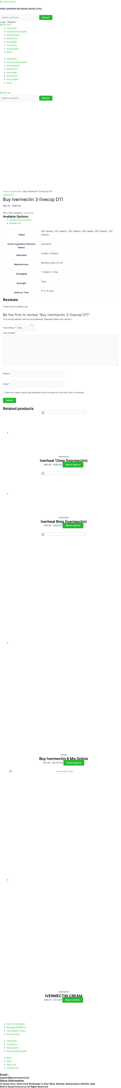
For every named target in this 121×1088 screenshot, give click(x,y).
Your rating (9, 327)
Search (45, 17)
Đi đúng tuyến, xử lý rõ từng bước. (23, 1083)
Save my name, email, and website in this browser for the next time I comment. (45, 392)
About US (11, 1064)
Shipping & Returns (16, 1027)
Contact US (12, 1068)
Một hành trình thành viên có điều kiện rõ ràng (29, 1079)
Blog (8, 1057)
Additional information (20, 220)
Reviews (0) (15, 223)
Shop (9, 52)
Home (6, 191)
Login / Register (8, 22)
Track (9, 1061)
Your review (9, 333)
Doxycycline (12, 48)
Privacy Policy (13, 1034)
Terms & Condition (15, 1024)
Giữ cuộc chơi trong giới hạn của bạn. (25, 1076)
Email (6, 384)
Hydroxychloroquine (16, 31)
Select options (73, 464)
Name (6, 373)
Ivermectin (11, 28)
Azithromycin (13, 35)
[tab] (63, 220)
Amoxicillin (11, 42)
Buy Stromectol (7, 1)
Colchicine (11, 45)
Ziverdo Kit (11, 38)
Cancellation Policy (15, 1031)
